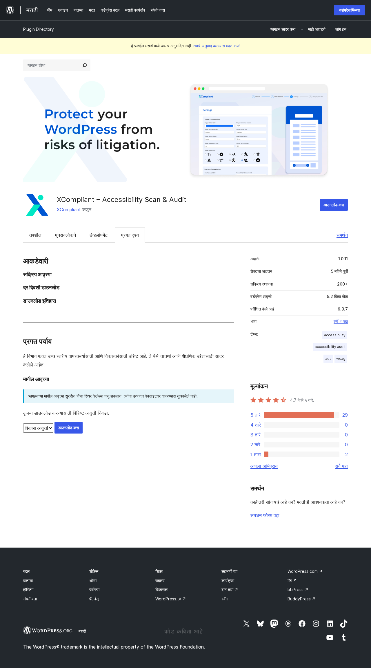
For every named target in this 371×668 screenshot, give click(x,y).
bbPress (298, 589)
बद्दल (26, 571)
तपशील (35, 235)
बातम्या (28, 580)
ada (328, 358)
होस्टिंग (28, 589)
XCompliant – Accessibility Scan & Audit (121, 199)
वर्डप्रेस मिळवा (349, 10)
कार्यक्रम (227, 580)
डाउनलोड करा (333, 204)
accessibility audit (330, 346)
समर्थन (342, 235)
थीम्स (93, 580)
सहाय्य (160, 580)
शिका (159, 571)
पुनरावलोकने (65, 235)
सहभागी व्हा (229, 571)
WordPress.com (305, 571)
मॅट (292, 580)
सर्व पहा (341, 466)
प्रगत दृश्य (130, 235)
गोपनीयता (30, 598)
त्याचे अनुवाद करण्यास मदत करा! (216, 45)
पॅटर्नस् (94, 598)
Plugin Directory (38, 29)
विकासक (161, 589)
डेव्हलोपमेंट (99, 235)
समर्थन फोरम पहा (264, 515)
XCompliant (69, 209)
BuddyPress (302, 598)
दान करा (229, 589)
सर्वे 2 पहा (341, 321)
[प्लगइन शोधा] (84, 65)
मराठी (82, 631)
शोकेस (93, 571)
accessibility (334, 335)
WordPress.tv (170, 598)
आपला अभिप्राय (264, 466)
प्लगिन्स (94, 589)
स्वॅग (224, 598)
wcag (340, 358)
